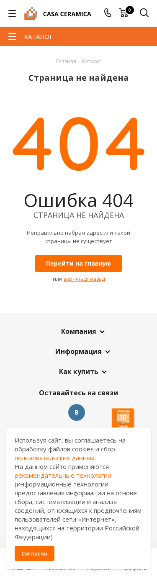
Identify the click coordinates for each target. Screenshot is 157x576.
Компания (78, 331)
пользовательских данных (55, 457)
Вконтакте (76, 412)
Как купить (78, 371)
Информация (78, 351)
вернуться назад (84, 278)
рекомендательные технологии (63, 475)
